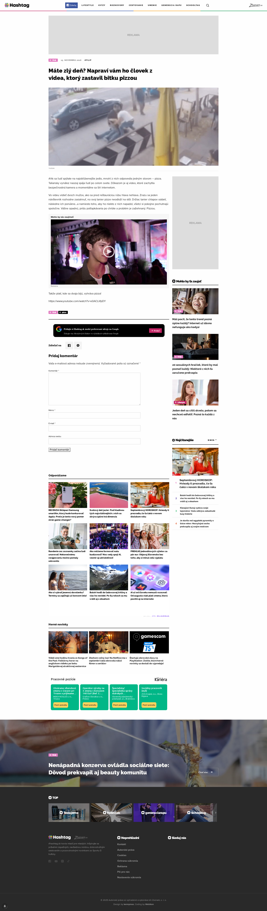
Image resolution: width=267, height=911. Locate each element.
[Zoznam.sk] (255, 5)
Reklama (122, 866)
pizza (64, 312)
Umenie (152, 5)
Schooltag (193, 5)
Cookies (121, 855)
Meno (52, 410)
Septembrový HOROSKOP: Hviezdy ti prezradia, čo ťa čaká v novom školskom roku (198, 483)
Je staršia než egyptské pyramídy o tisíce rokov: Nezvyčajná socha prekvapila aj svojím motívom (197, 523)
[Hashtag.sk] (17, 5)
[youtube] (56, 861)
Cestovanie (136, 5)
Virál (54, 60)
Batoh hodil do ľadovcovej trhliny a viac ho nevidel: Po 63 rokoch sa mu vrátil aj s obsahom (197, 498)
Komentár (54, 370)
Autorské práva (125, 849)
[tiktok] (68, 861)
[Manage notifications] (4, 906)
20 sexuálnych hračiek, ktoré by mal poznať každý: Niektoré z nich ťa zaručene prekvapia (195, 368)
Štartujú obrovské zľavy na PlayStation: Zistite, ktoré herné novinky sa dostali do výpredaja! (147, 661)
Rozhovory (117, 5)
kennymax (129, 904)
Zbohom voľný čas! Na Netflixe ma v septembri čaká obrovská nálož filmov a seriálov (108, 661)
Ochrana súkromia (127, 860)
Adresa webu (55, 436)
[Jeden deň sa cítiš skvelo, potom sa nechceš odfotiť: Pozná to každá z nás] (195, 393)
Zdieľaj (73, 5)
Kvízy (101, 5)
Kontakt (121, 844)
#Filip (88, 60)
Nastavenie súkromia (129, 877)
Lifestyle (88, 5)
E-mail (52, 423)
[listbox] (207, 440)
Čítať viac (203, 772)
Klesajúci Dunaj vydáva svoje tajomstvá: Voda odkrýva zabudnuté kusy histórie (197, 511)
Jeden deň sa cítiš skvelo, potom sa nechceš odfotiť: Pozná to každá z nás (194, 414)
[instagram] (62, 861)
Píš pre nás (123, 871)
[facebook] (50, 861)
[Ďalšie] (215, 812)
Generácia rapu (171, 5)
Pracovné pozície (63, 679)
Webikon (149, 904)
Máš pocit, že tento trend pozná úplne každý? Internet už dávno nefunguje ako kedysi (192, 323)
